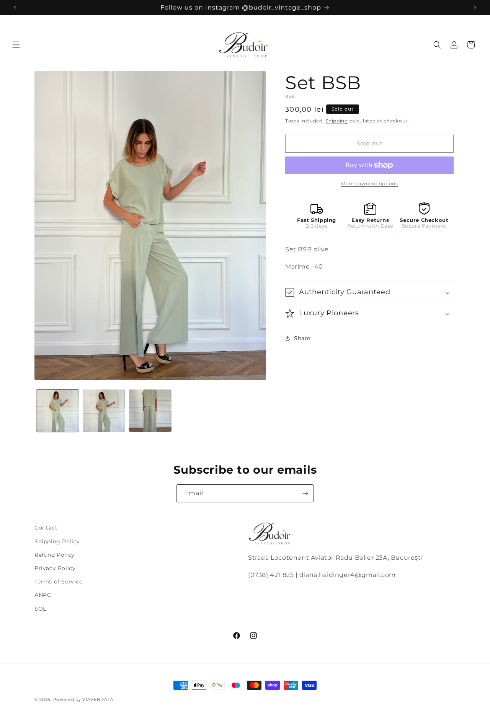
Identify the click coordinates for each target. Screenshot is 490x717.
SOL (40, 608)
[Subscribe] (305, 493)
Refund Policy (54, 554)
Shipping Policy (57, 541)
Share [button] (302, 338)
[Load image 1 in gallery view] (57, 410)
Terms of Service (58, 581)
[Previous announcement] (15, 7)
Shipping (336, 121)
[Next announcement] (475, 7)
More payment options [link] (369, 183)
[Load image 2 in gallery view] (104, 410)
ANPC (42, 595)
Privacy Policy (54, 568)
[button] (16, 44)
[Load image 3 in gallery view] (150, 410)
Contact (45, 527)
